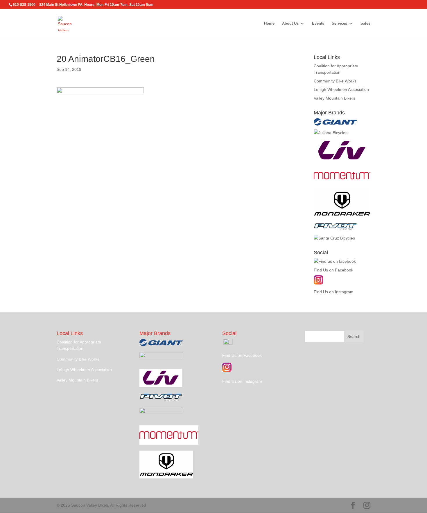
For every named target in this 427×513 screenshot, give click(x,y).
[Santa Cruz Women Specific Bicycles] (330, 132)
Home (269, 23)
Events (318, 23)
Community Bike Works (335, 81)
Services (339, 23)
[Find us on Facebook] (335, 261)
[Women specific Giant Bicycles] (342, 161)
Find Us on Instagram (334, 291)
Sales (365, 23)
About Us (290, 23)
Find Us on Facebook (333, 270)
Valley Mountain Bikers (334, 98)
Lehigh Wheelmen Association (341, 89)
